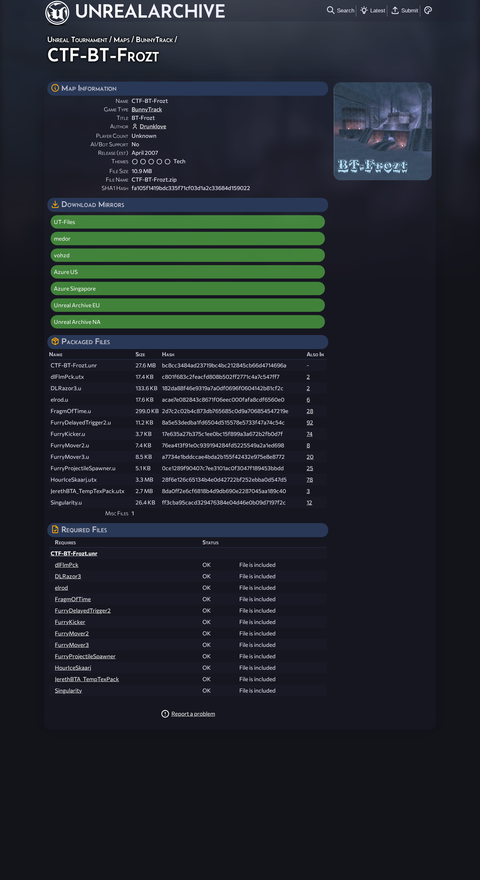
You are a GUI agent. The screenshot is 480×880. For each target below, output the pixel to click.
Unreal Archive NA (77, 321)
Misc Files (116, 513)
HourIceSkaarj (73, 667)
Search (345, 10)
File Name (117, 179)
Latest (377, 10)
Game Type (116, 109)
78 (310, 479)
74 (309, 433)
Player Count (112, 135)
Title (122, 117)
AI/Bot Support (109, 144)
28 (310, 411)
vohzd (62, 255)
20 (310, 456)
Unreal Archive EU (77, 305)
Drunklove (153, 126)
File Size (118, 171)
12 (309, 502)
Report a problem (193, 713)
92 (310, 422)
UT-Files (64, 221)
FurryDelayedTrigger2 (83, 610)
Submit (409, 10)
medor (62, 238)
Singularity (68, 690)
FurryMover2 (72, 633)
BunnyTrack (154, 39)
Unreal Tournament (77, 39)
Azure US (66, 271)
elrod (61, 587)
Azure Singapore (75, 288)
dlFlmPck (66, 564)
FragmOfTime (73, 599)
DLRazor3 (68, 576)
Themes (119, 161)
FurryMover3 (72, 644)
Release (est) (113, 152)
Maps (122, 39)
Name (122, 100)
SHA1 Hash (115, 187)
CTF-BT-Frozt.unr (74, 553)
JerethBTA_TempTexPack (87, 679)
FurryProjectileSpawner (85, 656)
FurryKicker (70, 621)
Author (119, 126)
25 (310, 468)
